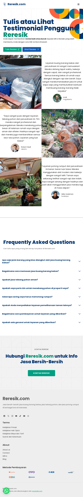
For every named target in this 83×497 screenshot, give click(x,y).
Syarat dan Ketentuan (12, 437)
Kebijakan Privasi (10, 427)
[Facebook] (4, 416)
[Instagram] (12, 416)
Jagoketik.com (37, 491)
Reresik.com (16, 399)
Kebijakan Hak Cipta (11, 430)
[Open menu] (78, 4)
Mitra (5, 456)
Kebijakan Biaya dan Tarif (13, 433)
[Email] (24, 416)
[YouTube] (16, 416)
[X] (8, 416)
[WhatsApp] (28, 416)
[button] (6, 490)
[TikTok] (20, 416)
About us (6, 449)
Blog (4, 459)
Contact (6, 453)
